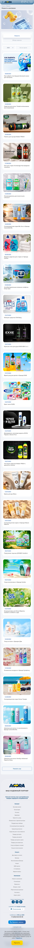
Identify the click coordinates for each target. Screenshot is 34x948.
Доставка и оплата (17, 855)
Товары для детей (17, 837)
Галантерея (17, 809)
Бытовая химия (17, 807)
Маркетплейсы (17, 871)
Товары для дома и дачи (17, 839)
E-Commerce (17, 868)
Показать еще (17, 768)
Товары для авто (17, 834)
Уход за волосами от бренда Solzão (15, 582)
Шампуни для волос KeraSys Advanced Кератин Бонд (15, 759)
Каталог (17, 804)
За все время (23, 47)
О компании (17, 881)
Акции (17, 863)
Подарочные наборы (17, 823)
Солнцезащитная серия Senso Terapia (15, 699)
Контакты (17, 892)
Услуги (17, 852)
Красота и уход (17, 817)
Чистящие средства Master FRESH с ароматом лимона (15, 464)
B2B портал (17, 866)
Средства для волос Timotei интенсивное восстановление (16, 107)
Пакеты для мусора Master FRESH (14, 136)
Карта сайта (17, 895)
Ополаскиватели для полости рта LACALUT (14, 196)
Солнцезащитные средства (17, 826)
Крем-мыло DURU (9, 404)
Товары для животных (17, 842)
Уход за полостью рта (17, 848)
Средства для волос (17, 829)
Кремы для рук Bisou (10, 494)
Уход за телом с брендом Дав (13, 641)
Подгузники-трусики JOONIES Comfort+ (16, 553)
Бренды (17, 858)
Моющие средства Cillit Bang (12, 317)
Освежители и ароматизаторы (17, 820)
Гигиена (17, 812)
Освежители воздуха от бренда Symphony (17, 670)
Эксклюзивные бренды (17, 860)
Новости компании (17, 878)
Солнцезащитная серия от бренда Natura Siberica (16, 523)
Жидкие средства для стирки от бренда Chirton (16, 257)
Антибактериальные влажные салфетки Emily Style (16, 287)
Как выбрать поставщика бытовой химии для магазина (16, 76)
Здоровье (17, 815)
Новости (17, 36)
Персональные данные (17, 889)
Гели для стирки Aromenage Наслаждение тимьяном (16, 166)
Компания (17, 875)
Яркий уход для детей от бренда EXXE (15, 375)
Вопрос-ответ (17, 887)
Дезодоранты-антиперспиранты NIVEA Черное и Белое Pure (16, 433)
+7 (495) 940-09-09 (17, 917)
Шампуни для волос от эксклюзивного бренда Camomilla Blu (16, 728)
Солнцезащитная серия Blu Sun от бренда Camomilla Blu (16, 227)
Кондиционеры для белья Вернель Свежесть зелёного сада (14, 611)
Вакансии (17, 884)
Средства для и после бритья (17, 831)
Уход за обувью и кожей (17, 845)
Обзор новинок (17, 40)
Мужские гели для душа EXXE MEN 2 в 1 (16, 346)
